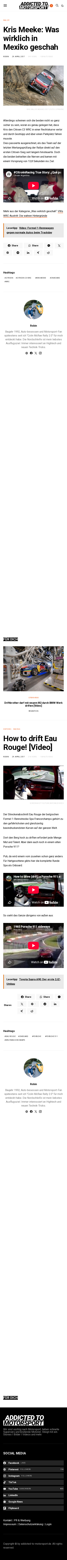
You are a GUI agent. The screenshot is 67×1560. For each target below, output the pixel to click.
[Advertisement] (33, 492)
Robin (6, 56)
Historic (7, 729)
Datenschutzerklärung (30, 1524)
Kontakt (7, 1520)
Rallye (6, 20)
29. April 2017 (18, 56)
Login (48, 1524)
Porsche (37, 1036)
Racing (16, 729)
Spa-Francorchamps (15, 1040)
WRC (8, 282)
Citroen (9, 278)
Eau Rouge (11, 1036)
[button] (62, 5)
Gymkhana (33, 698)
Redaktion (34, 711)
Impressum (9, 1524)
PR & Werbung (22, 1520)
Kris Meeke (41, 278)
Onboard (55, 278)
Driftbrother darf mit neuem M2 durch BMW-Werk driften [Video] (33, 704)
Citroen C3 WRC (24, 278)
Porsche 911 (52, 1036)
